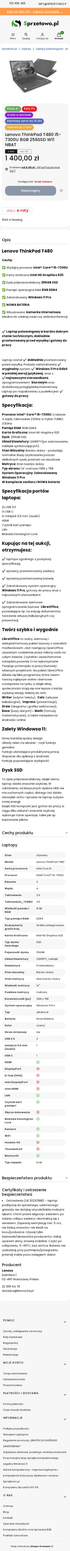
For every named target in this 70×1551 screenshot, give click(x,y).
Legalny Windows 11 (15, 1464)
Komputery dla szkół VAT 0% (20, 1487)
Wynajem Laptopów (15, 1434)
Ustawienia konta (14, 1379)
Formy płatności (13, 1404)
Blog (6, 1512)
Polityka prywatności (16, 1428)
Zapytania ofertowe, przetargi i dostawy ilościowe (34, 1452)
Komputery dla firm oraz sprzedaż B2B (27, 1529)
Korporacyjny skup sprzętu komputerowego (31, 1458)
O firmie (8, 1506)
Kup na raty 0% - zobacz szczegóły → (35, 12)
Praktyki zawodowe (15, 1535)
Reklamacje (10, 1355)
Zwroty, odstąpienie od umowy (22, 1331)
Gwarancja (10, 1349)
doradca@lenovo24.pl (18, 1291)
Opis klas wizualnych (16, 1524)
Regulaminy (10, 1343)
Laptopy (26, 48)
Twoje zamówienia (15, 1373)
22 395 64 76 (11, 1286)
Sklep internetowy (30, 1546)
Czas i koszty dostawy (17, 1410)
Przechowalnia (12, 1385)
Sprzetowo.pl (9, 48)
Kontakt (8, 1518)
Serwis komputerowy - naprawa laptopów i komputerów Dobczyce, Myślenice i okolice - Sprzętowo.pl (31, 1475)
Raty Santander (13, 1337)
